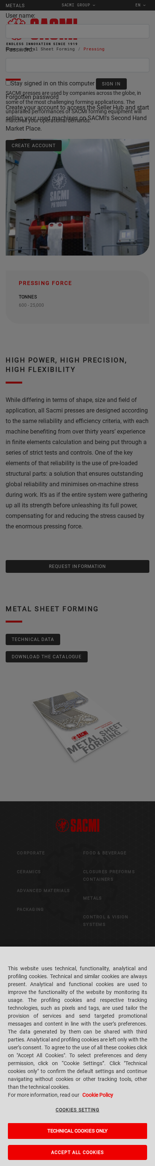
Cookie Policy (97, 1095)
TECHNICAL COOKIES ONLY (77, 1131)
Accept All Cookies (77, 1152)
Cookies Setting (77, 1110)
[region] (77, 1056)
